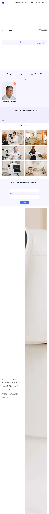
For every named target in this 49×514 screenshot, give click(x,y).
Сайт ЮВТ (24, 42)
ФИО (11, 187)
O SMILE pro (31, 2)
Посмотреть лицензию (6, 399)
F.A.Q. (47, 2)
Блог (39, 2)
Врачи (36, 2)
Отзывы (43, 2)
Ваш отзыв (11, 193)
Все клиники (17, 2)
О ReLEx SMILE (24, 2)
